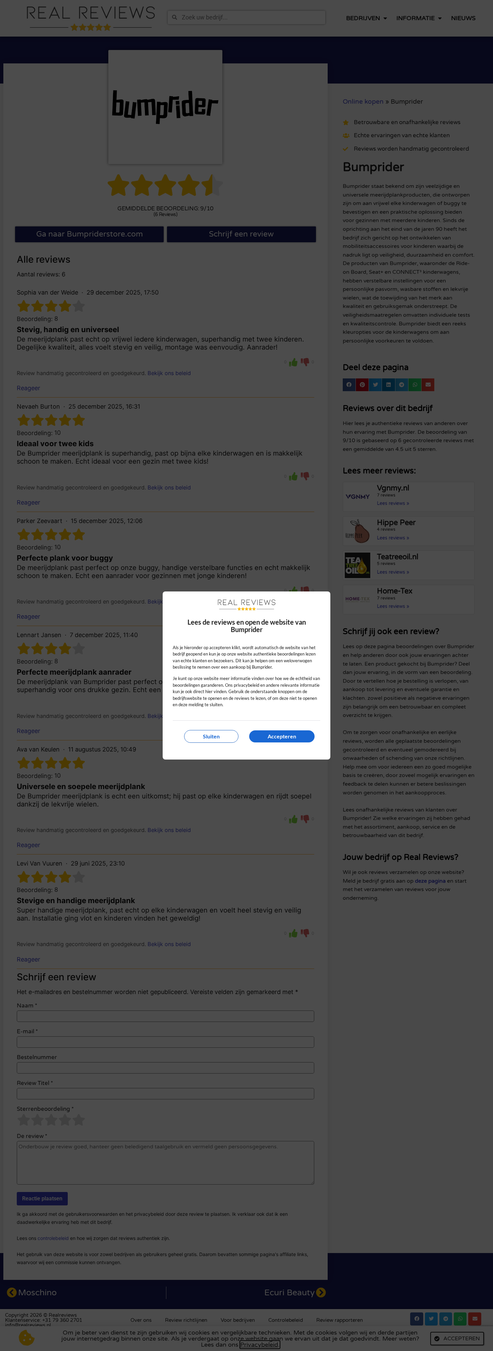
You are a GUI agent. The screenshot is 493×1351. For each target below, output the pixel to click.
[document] (246, 675)
